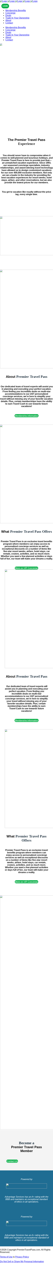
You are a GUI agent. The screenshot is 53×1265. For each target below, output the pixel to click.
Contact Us (12, 1161)
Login (5, 6)
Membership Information (26, 416)
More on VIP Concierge (26, 568)
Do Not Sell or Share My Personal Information (22, 1261)
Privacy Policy (22, 1257)
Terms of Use (6, 1257)
